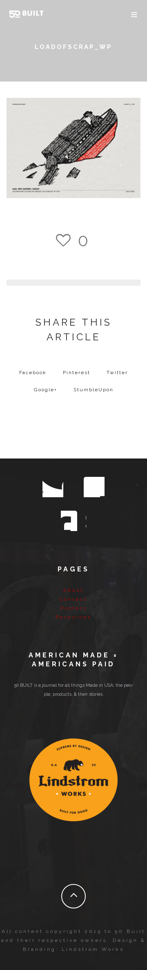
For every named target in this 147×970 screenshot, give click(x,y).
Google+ (45, 389)
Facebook (33, 372)
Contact (73, 599)
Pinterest (76, 372)
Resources (73, 617)
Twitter (117, 372)
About (73, 590)
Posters (73, 608)
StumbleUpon (94, 389)
